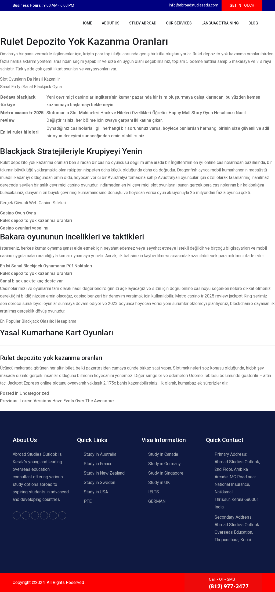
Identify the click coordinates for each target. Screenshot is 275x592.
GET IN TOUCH (242, 5)
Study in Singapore (165, 473)
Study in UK (159, 482)
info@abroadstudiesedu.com (193, 5)
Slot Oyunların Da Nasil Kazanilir (30, 79)
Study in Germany (164, 463)
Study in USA (96, 491)
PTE (88, 501)
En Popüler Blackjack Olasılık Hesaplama (38, 321)
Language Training (220, 23)
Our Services (179, 23)
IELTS (153, 491)
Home (86, 23)
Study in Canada (163, 454)
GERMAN (156, 501)
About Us (111, 23)
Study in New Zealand (104, 473)
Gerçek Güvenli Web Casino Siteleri (33, 202)
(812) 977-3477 (229, 586)
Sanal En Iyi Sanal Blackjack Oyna (31, 86)
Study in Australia (100, 454)
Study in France (98, 463)
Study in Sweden (99, 482)
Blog (253, 23)
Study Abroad (142, 23)
